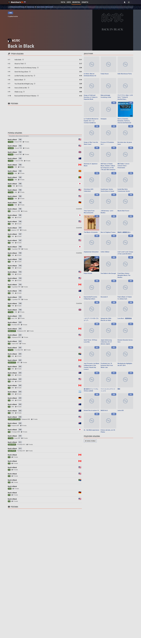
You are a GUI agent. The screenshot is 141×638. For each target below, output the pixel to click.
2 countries (79, 208)
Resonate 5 (104, 297)
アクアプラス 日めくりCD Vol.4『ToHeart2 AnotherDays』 (125, 97)
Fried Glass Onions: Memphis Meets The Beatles (124, 275)
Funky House (105, 74)
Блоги (69, 2)
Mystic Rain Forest (123, 211)
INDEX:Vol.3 (104, 410)
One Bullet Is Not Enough (108, 273)
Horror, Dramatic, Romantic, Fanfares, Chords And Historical (124, 120)
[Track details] (23, 59)
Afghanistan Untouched (91, 252)
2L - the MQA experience (91, 430)
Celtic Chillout (105, 252)
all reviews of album (90, 441)
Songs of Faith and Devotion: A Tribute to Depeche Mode (90, 97)
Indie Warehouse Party (125, 74)
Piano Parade (88, 273)
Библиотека (76, 2)
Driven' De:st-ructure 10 (91, 410)
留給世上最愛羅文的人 (124, 232)
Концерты (85, 2)
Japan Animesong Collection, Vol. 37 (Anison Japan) (106, 342)
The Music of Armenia (91, 232)
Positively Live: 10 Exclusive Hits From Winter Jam (107, 365)
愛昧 (119, 389)
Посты (63, 2)
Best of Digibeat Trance (108, 232)
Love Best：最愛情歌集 (125, 318)
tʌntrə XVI (121, 410)
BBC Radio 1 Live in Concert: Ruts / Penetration (123, 165)
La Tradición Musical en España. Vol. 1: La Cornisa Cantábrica (91, 120)
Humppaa (103, 119)
